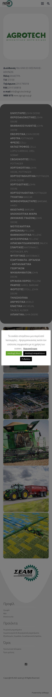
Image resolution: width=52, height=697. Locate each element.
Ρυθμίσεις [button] (26, 359)
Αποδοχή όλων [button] (13, 353)
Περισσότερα (30, 348)
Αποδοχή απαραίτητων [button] (35, 353)
